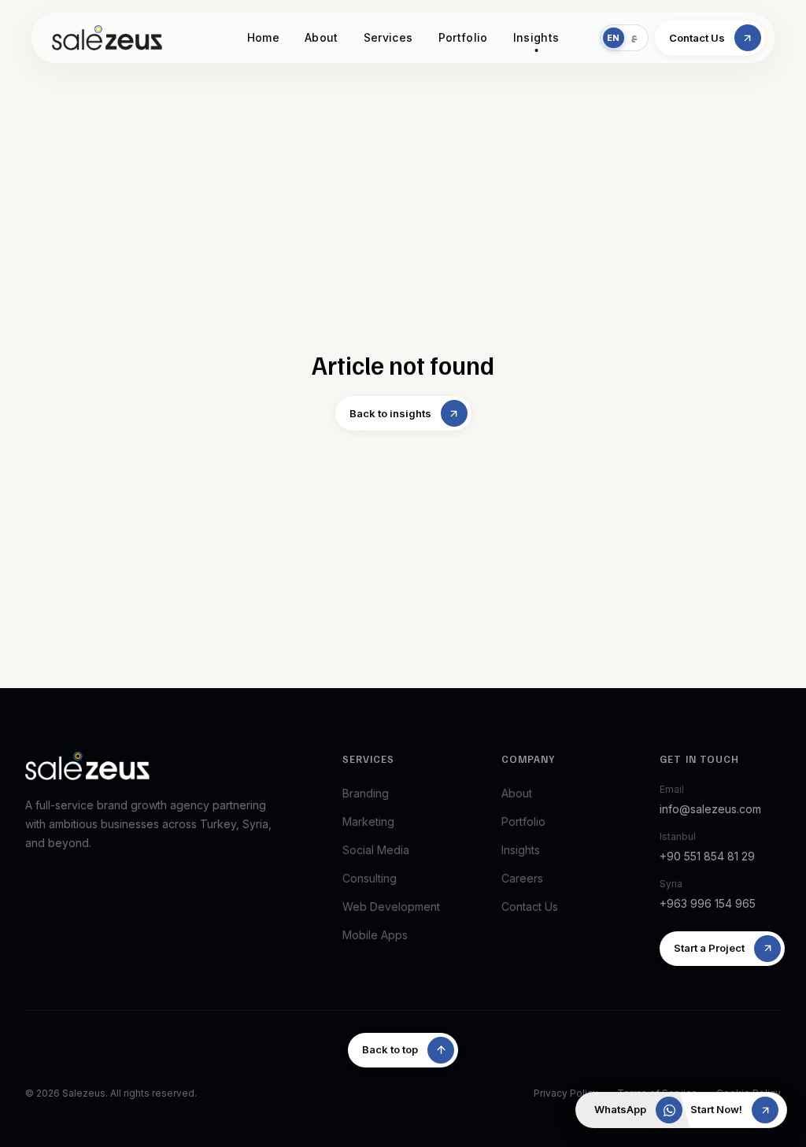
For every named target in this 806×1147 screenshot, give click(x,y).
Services (388, 37)
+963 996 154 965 (708, 903)
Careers (522, 878)
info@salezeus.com (710, 809)
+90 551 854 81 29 (707, 856)
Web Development (391, 906)
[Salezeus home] (107, 38)
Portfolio (463, 37)
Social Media (375, 850)
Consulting (369, 878)
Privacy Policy (566, 1093)
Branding (365, 793)
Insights (536, 37)
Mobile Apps (375, 935)
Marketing (368, 821)
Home (263, 37)
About (321, 37)
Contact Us (529, 906)
